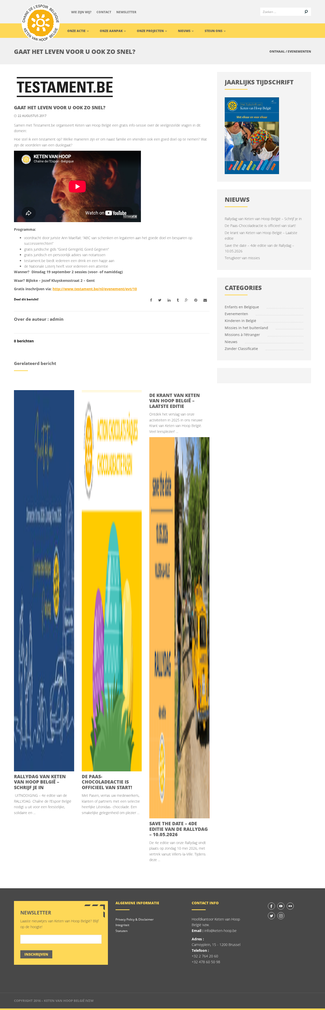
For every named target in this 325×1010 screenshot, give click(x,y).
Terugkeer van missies (242, 257)
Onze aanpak (111, 31)
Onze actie (76, 31)
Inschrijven (36, 954)
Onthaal (277, 51)
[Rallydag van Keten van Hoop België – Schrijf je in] (44, 580)
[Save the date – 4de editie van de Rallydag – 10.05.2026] (179, 627)
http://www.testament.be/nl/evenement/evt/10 (95, 288)
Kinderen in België (240, 320)
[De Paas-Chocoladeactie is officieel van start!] (112, 580)
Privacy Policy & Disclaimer (135, 919)
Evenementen (299, 51)
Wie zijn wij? (81, 12)
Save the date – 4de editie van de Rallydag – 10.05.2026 (178, 828)
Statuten (121, 931)
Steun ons (214, 31)
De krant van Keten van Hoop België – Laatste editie (174, 400)
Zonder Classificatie (241, 348)
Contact (103, 12)
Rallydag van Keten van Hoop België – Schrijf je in (40, 781)
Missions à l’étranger (242, 334)
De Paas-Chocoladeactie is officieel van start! (107, 781)
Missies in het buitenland (246, 327)
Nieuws (184, 31)
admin (56, 319)
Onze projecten (151, 31)
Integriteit (122, 925)
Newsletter (126, 12)
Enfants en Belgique (242, 306)
